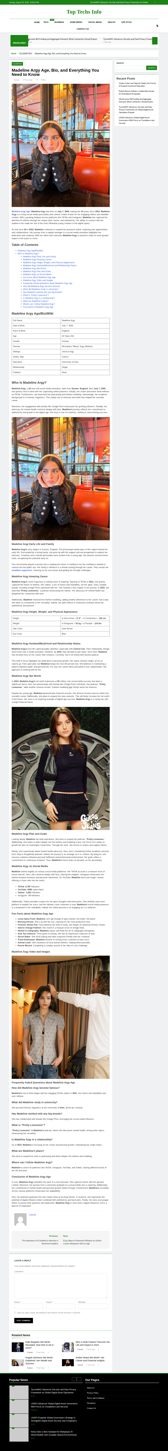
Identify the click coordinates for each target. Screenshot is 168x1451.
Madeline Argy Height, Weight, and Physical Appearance (49, 262)
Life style (126, 22)
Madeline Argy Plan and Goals (37, 271)
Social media (95, 22)
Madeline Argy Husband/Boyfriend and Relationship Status (49, 265)
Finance (34, 1396)
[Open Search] (153, 26)
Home (37, 22)
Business (59, 22)
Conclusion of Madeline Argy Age (38, 307)
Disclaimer (91, 1403)
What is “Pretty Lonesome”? (36, 295)
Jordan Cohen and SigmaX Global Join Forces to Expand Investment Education (120, 2)
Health (111, 22)
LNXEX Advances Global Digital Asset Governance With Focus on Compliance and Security (136, 120)
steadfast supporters (22, 570)
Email (49, 1302)
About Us (90, 1388)
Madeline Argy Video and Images (38, 280)
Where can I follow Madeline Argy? (39, 304)
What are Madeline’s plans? (35, 301)
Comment (19, 1271)
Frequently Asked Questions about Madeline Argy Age (47, 283)
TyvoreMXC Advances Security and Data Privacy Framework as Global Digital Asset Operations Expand (68, 39)
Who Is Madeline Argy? (28, 253)
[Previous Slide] (153, 2)
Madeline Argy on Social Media (37, 274)
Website (81, 1302)
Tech (48, 21)
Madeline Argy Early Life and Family (39, 256)
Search (120, 63)
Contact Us (83, 29)
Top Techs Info (84, 12)
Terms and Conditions (95, 1398)
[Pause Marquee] (155, 40)
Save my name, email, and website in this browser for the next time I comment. (48, 1313)
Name (17, 1302)
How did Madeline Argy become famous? (41, 286)
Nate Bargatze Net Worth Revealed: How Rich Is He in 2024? (39, 1345)
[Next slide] (157, 2)
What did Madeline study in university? (41, 289)
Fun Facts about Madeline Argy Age (39, 277)
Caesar (17, 80)
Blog (33, 1424)
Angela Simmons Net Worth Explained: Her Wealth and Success (39, 1360)
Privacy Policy (93, 1393)
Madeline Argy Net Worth (34, 268)
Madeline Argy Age (21, 211)
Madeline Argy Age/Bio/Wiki (30, 250)
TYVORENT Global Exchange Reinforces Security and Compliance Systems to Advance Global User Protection (54, 1435)
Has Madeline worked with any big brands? (42, 292)
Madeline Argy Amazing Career (37, 259)
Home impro (76, 22)
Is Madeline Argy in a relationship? (39, 298)
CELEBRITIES (17, 64)
